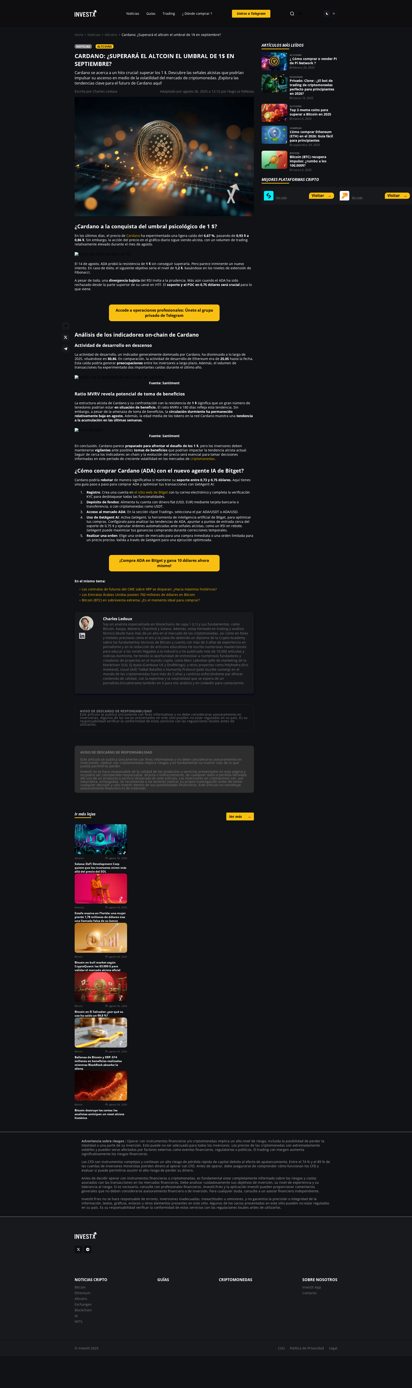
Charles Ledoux (105, 91)
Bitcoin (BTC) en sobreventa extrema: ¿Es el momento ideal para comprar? (141, 600)
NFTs (78, 1321)
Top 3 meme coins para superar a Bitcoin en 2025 (310, 112)
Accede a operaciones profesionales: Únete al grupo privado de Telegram (164, 313)
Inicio (79, 34)
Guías (150, 13)
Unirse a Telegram (251, 13)
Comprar (296, 128)
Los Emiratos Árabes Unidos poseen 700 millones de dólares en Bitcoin (138, 594)
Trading (169, 13)
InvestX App (311, 1287)
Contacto (309, 1293)
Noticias (132, 13)
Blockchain (83, 1310)
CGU (281, 1348)
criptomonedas (203, 458)
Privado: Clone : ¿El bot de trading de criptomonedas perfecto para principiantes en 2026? (312, 87)
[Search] (292, 14)
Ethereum (82, 1293)
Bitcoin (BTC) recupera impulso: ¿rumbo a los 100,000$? (308, 161)
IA (76, 1315)
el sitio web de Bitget (151, 492)
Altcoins (111, 34)
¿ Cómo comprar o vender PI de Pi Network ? (313, 60)
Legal (333, 1348)
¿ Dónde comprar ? (197, 13)
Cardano (133, 235)
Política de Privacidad (307, 1348)
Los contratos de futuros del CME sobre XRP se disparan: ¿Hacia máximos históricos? (149, 589)
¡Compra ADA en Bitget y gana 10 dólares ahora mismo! (164, 563)
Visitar (321, 195)
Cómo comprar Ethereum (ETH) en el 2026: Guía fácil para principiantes (311, 136)
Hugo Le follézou (240, 91)
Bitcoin (294, 153)
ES (300, 13)
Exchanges (83, 1304)
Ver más (240, 816)
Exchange (296, 77)
